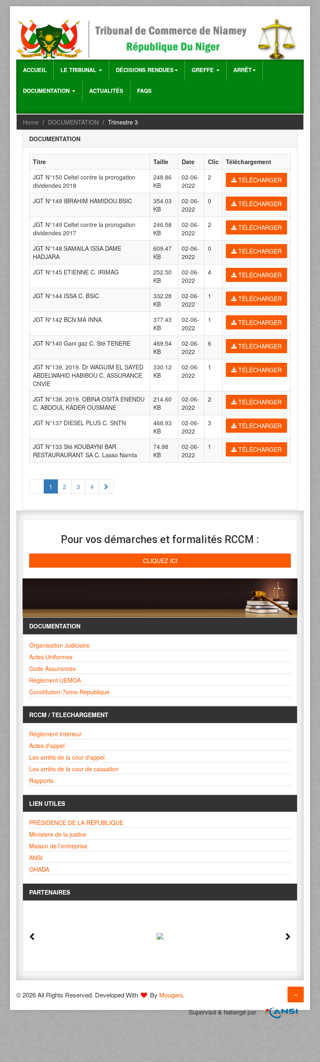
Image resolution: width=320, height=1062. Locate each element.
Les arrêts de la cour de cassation (74, 769)
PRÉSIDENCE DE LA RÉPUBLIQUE (76, 822)
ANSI (35, 857)
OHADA (39, 869)
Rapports (41, 780)
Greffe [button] (203, 70)
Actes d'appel (47, 745)
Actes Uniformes (50, 657)
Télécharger (259, 180)
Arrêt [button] (242, 70)
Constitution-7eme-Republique (69, 692)
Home (31, 122)
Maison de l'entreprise (58, 846)
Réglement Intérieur (55, 734)
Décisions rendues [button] (145, 70)
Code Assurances (52, 668)
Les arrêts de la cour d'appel (67, 757)
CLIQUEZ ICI (160, 560)
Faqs (144, 91)
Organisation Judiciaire (59, 645)
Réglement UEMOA (55, 680)
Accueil (35, 70)
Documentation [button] (47, 91)
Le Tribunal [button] (79, 70)
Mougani (170, 994)
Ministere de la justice (57, 834)
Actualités (106, 91)
